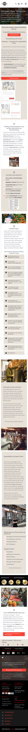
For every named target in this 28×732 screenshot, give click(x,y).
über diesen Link (19, 488)
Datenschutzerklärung (9, 675)
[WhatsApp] (13, 645)
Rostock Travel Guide (18, 497)
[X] (8, 645)
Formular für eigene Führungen (13, 484)
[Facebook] (3, 645)
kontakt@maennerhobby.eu (20, 700)
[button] (14, 34)
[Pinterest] (17, 645)
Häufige (13, 193)
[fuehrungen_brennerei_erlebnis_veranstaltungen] (14, 157)
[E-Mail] (22, 645)
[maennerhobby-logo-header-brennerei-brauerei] (4, 2)
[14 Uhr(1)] (14, 200)
